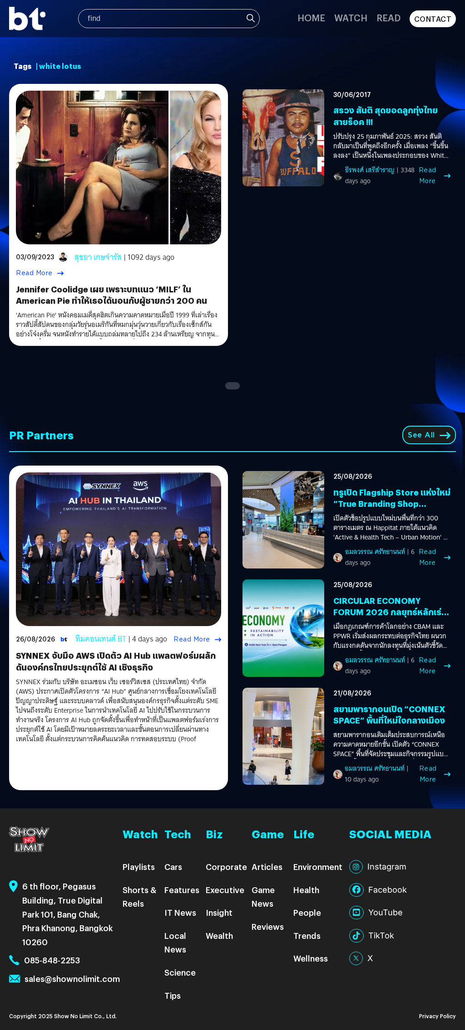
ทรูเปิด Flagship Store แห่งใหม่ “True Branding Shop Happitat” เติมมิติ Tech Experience (391, 509)
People (307, 912)
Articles (267, 866)
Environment (317, 866)
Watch (350, 17)
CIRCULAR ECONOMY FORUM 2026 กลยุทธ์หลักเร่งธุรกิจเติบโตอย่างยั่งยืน (389, 612)
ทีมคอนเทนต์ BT (100, 639)
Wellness (310, 958)
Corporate (226, 866)
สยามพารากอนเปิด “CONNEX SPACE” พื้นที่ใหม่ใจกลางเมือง (389, 714)
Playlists (139, 866)
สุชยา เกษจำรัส (98, 257)
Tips (172, 995)
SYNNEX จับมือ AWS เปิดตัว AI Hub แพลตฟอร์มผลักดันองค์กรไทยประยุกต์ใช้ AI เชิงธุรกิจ (116, 661)
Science (180, 972)
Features (181, 889)
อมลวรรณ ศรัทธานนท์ (375, 552)
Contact (433, 19)
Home (311, 17)
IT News (180, 912)
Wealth (219, 935)
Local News (175, 942)
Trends (307, 935)
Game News (263, 896)
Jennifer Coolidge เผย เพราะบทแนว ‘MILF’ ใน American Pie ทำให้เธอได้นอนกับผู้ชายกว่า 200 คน (111, 294)
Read (388, 17)
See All (421, 435)
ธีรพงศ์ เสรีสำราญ (370, 170)
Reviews (268, 926)
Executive (225, 889)
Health (306, 889)
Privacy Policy (437, 1016)
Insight (219, 912)
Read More (34, 273)
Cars (173, 866)
